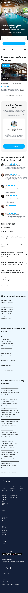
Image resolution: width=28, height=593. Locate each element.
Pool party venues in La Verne (8, 454)
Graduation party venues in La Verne (9, 434)
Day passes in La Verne (6, 423)
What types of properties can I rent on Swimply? (12, 279)
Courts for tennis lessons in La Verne (9, 421)
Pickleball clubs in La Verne (7, 450)
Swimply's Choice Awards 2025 (5, 503)
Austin (3, 539)
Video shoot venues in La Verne (8, 472)
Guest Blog (4, 497)
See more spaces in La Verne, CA (14, 95)
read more (22, 90)
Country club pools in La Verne (8, 414)
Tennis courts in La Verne (7, 358)
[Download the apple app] (7, 554)
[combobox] (14, 39)
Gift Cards (4, 495)
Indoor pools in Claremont (7, 302)
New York (4, 532)
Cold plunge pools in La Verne (8, 346)
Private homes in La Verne (7, 370)
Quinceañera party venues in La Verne (10, 461)
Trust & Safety (5, 515)
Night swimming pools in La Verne (9, 443)
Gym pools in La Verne (6, 436)
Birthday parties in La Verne (7, 401)
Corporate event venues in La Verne (9, 410)
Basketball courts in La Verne (8, 360)
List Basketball (13, 495)
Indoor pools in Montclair (7, 309)
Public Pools (4, 523)
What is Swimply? (7, 231)
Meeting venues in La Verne (7, 441)
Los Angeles (4, 530)
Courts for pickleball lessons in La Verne (10, 419)
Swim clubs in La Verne (6, 463)
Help (3, 512)
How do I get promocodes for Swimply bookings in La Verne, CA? (12, 271)
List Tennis (12, 490)
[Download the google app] (17, 554)
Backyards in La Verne (6, 368)
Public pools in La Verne (6, 348)
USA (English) (6, 573)
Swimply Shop (5, 490)
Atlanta (3, 537)
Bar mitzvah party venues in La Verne (9, 397)
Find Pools (15, 146)
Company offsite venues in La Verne (9, 406)
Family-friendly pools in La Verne (9, 432)
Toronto (3, 545)
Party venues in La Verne (7, 445)
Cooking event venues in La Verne (9, 408)
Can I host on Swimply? (8, 286)
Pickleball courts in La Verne (7, 356)
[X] (7, 568)
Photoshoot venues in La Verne (8, 448)
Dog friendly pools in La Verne (8, 428)
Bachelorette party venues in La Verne (10, 392)
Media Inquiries (5, 493)
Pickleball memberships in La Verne (9, 452)
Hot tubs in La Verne (6, 341)
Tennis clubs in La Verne (6, 467)
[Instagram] (10, 568)
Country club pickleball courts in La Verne (10, 412)
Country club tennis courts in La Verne (10, 417)
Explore (3, 520)
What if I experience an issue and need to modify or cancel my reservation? (12, 255)
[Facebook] (3, 568)
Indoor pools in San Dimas (7, 313)
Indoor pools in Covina (6, 305)
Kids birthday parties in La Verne (8, 439)
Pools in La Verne (5, 339)
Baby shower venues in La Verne (8, 390)
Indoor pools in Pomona (6, 311)
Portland (4, 534)
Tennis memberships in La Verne (8, 470)
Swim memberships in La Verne (8, 465)
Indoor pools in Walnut (6, 318)
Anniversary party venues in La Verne (9, 388)
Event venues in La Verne (7, 430)
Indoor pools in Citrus (6, 300)
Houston (4, 541)
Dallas (3, 543)
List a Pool (12, 488)
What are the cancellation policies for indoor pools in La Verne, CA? (12, 263)
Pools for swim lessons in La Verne (9, 459)
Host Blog (4, 499)
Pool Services (5, 507)
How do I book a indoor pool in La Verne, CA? (12, 246)
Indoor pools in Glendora (7, 307)
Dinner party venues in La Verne (8, 425)
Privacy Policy (5, 581)
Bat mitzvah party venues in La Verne (9, 399)
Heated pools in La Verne (7, 343)
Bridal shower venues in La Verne (9, 403)
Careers (3, 488)
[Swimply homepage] (14, 2)
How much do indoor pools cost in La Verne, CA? (13, 238)
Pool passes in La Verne (6, 456)
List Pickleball (13, 493)
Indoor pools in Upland (6, 316)
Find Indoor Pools (15, 43)
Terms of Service (5, 579)
